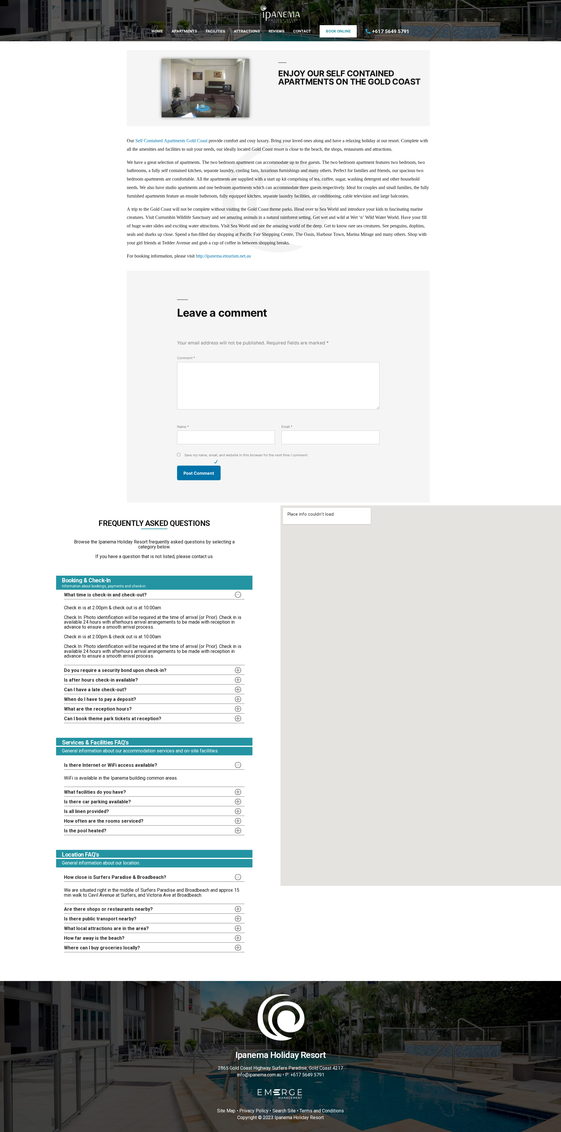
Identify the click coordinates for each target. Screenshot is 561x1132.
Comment (186, 358)
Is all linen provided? (86, 811)
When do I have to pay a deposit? (100, 699)
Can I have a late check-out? (95, 689)
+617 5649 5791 (390, 31)
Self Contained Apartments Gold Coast (171, 141)
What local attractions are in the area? (106, 928)
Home (157, 31)
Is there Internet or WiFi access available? (110, 765)
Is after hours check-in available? (101, 680)
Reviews (276, 31)
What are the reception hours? (98, 709)
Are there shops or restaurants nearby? (108, 909)
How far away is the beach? (94, 938)
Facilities (215, 31)
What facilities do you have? (95, 792)
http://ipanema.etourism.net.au (223, 256)
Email (286, 427)
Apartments (184, 31)
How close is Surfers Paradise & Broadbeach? (115, 877)
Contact (302, 31)
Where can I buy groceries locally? (102, 948)
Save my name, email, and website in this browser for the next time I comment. (246, 455)
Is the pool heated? (85, 830)
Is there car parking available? (97, 802)
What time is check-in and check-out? (105, 595)
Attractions (247, 31)
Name (183, 427)
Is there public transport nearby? (100, 919)
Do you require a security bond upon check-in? (115, 670)
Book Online (338, 31)
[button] (154, 594)
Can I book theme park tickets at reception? (112, 718)
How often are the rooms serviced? (103, 821)
